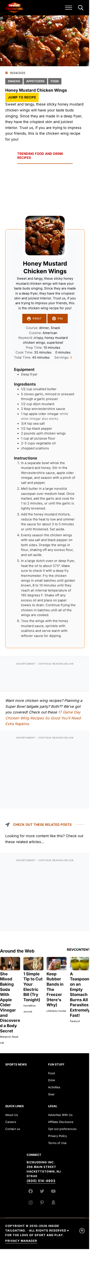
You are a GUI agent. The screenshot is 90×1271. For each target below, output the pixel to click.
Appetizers (35, 81)
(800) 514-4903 (41, 1181)
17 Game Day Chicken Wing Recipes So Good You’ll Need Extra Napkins (43, 718)
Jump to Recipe (22, 97)
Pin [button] (60, 318)
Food (55, 81)
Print (37, 318)
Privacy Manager (21, 1240)
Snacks (14, 81)
